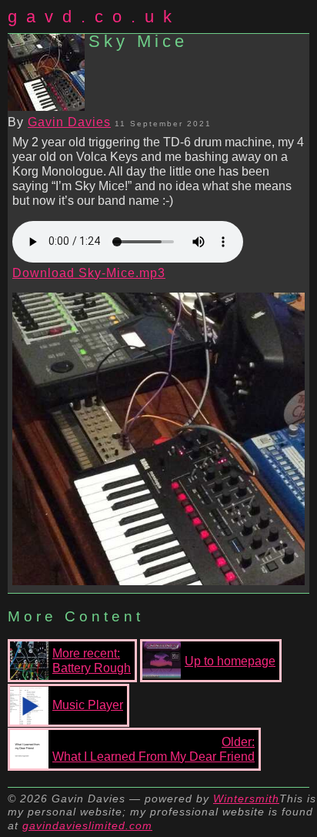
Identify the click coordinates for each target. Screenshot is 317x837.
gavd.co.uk (94, 16)
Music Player (87, 704)
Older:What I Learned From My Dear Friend (153, 749)
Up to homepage (230, 661)
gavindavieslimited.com (87, 825)
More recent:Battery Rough (91, 661)
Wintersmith (246, 798)
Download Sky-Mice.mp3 (88, 273)
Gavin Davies (69, 122)
